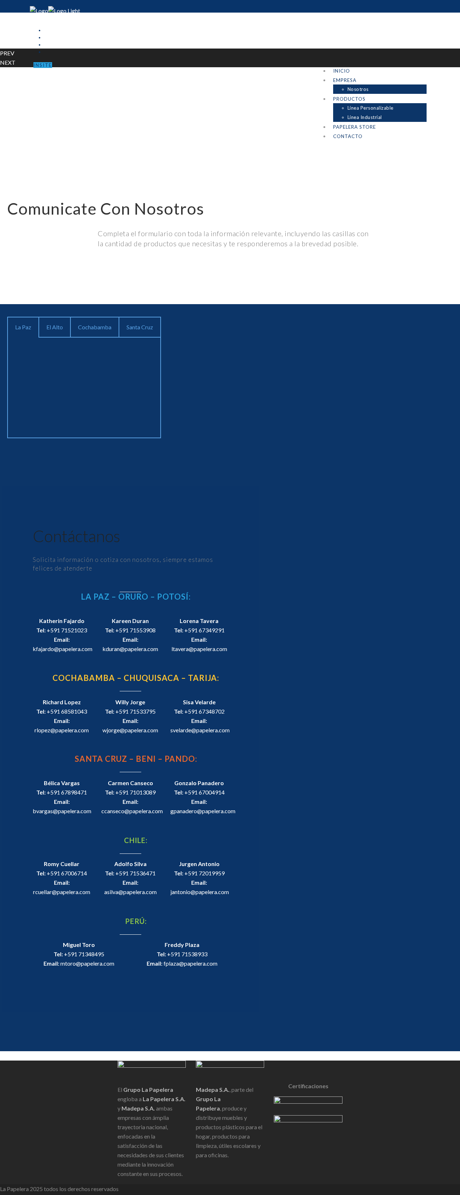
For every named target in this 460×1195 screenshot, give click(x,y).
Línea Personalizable (371, 108)
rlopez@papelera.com (61, 730)
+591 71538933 (187, 954)
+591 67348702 (204, 711)
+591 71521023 (67, 630)
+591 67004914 (204, 792)
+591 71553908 (135, 630)
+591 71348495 (84, 954)
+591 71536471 (135, 873)
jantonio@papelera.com (199, 891)
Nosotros (358, 89)
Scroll (7, 1055)
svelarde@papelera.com (200, 730)
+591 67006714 (67, 873)
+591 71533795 (135, 711)
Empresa (344, 80)
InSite (42, 65)
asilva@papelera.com (130, 891)
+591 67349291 (204, 630)
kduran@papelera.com (130, 648)
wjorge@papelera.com (130, 730)
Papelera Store (354, 127)
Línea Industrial (365, 117)
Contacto (348, 136)
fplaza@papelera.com (190, 963)
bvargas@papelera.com (62, 810)
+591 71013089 (135, 792)
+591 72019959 (204, 873)
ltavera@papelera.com (199, 648)
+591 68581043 (67, 711)
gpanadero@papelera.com (202, 810)
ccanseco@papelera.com (132, 810)
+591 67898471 (67, 792)
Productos (349, 99)
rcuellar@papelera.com (61, 891)
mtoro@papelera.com (87, 963)
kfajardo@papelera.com (62, 648)
